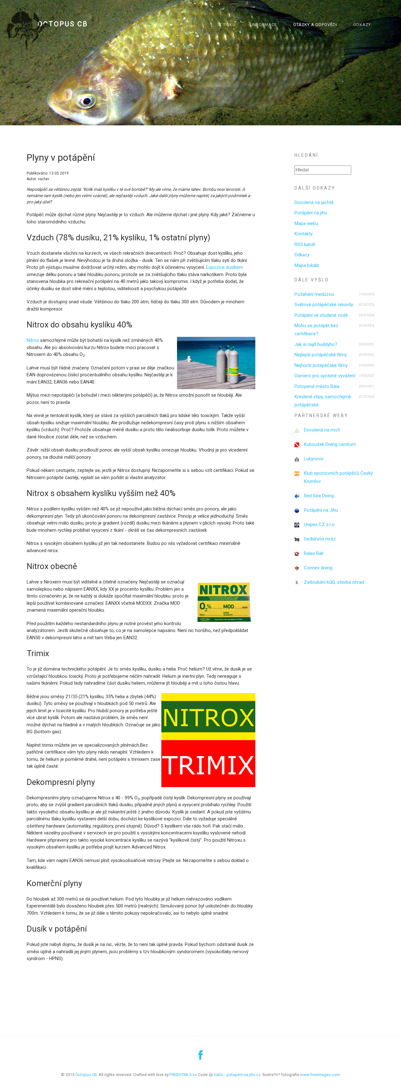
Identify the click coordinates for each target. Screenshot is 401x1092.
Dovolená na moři (322, 430)
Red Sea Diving (319, 496)
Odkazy (362, 24)
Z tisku (227, 24)
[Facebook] (200, 1057)
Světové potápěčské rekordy (323, 304)
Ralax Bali (313, 553)
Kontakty (303, 234)
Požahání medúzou (314, 294)
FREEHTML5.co (183, 1074)
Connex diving (318, 568)
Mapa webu (306, 223)
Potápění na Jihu (321, 510)
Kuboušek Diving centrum (330, 444)
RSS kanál (304, 244)
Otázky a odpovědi (315, 24)
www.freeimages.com (320, 1074)
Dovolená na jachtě (314, 202)
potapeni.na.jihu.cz (244, 1074)
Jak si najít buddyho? (315, 344)
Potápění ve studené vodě (321, 315)
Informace (264, 24)
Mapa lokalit (306, 265)
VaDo (218, 1074)
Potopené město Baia (316, 386)
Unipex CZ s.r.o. (320, 524)
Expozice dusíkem (224, 267)
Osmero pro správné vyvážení (324, 376)
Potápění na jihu (310, 213)
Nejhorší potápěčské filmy (321, 365)
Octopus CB (63, 24)
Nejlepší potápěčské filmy (320, 355)
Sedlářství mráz (320, 539)
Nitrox (33, 340)
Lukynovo (314, 459)
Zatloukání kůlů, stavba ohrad (334, 582)
